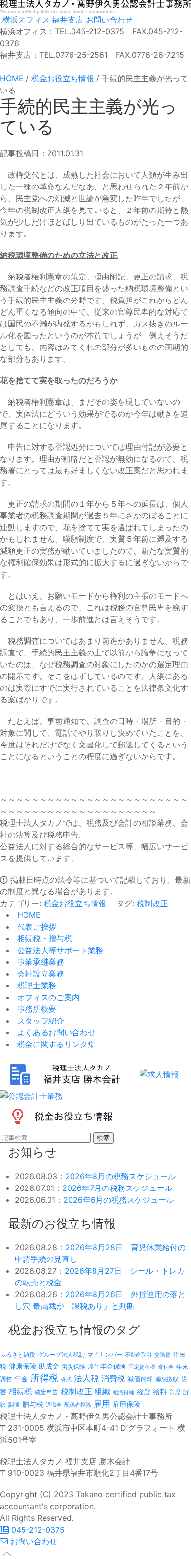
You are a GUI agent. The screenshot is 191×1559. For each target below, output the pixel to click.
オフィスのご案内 (47, 997)
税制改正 (152, 903)
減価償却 (140, 1379)
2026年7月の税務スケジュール (117, 1188)
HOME (28, 915)
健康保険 (22, 1366)
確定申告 (46, 1392)
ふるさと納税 (17, 1354)
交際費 (162, 1355)
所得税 (44, 1378)
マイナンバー (104, 1354)
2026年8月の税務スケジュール (120, 1176)
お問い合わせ (108, 19)
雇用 (102, 1403)
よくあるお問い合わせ (55, 1032)
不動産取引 (138, 1355)
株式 (66, 1379)
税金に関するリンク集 (55, 1044)
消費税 (113, 1378)
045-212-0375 (37, 1530)
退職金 (54, 1404)
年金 (21, 1378)
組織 (102, 1391)
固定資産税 (141, 1366)
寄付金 (166, 1366)
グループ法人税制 (61, 1354)
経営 (143, 1391)
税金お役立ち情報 (75, 903)
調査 (14, 1404)
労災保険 (73, 1366)
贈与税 (33, 1404)
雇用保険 (126, 1404)
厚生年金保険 (107, 1366)
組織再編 (123, 1392)
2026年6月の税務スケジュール (118, 1200)
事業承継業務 (39, 962)
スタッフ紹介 (39, 1020)
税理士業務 (35, 985)
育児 (175, 1392)
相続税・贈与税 (43, 938)
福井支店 (66, 19)
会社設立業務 (39, 973)
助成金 (49, 1366)
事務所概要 (35, 1009)
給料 (160, 1391)
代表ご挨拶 (35, 926)
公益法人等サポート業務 (59, 950)
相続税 (20, 1391)
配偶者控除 (77, 1405)
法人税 (86, 1378)
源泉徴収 (167, 1379)
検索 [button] (103, 1137)
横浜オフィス (24, 19)
